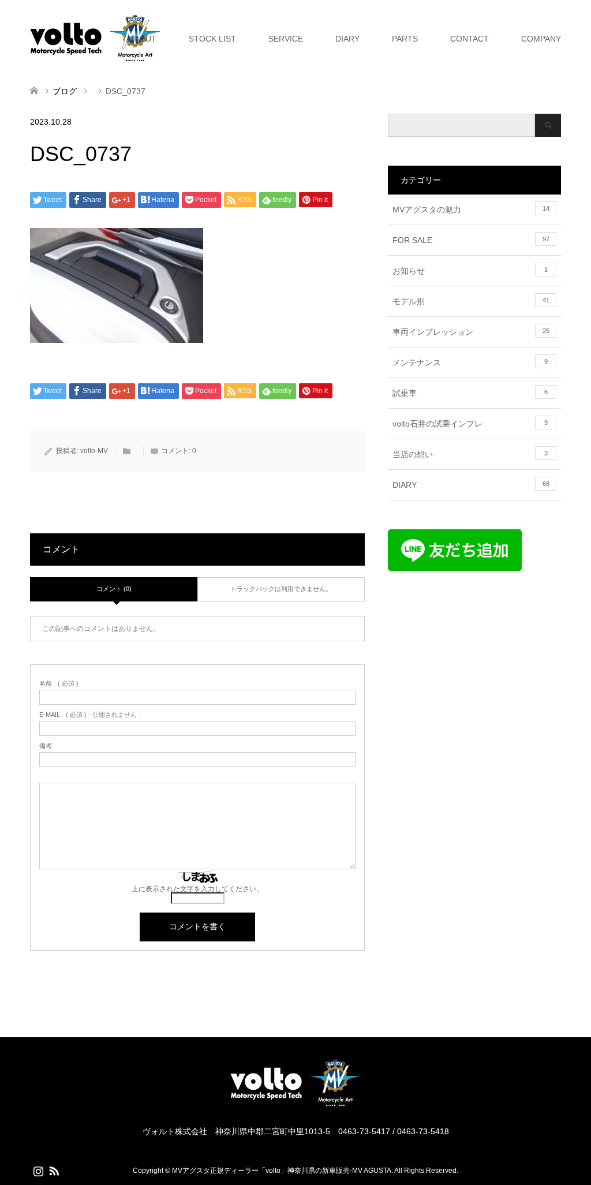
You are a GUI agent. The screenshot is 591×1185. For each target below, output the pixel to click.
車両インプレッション (470, 332)
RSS (54, 1170)
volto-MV (94, 451)
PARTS (405, 38)
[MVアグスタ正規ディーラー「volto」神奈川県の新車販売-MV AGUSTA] (295, 1105)
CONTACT (469, 38)
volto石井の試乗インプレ (470, 423)
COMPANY (541, 38)
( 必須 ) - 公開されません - (90, 715)
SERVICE (285, 38)
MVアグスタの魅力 (470, 209)
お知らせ (470, 270)
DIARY (347, 38)
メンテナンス (470, 362)
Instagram (38, 1170)
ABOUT (142, 38)
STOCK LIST (212, 38)
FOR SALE (470, 240)
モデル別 (470, 301)
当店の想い (470, 454)
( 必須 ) (58, 684)
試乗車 (470, 393)
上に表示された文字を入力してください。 (197, 889)
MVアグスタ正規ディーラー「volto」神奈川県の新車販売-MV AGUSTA (281, 1171)
